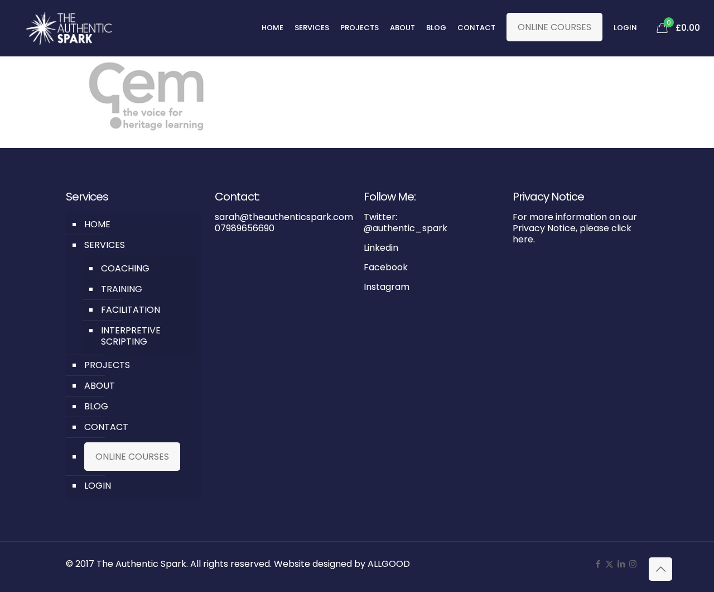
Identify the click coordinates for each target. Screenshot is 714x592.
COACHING (125, 268)
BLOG (96, 406)
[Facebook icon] (598, 564)
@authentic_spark (405, 228)
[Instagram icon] (633, 564)
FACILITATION (130, 309)
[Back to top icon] (660, 569)
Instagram (386, 286)
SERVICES (104, 244)
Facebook (386, 267)
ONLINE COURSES (554, 27)
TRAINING (121, 289)
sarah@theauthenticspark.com (284, 217)
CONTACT (106, 427)
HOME (97, 224)
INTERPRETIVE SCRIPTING (131, 336)
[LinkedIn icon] (621, 564)
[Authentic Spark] (69, 28)
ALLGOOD (389, 563)
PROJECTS (107, 365)
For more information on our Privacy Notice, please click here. (575, 228)
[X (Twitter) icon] (609, 564)
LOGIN (97, 485)
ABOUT (99, 385)
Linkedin (381, 247)
